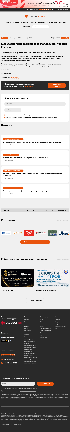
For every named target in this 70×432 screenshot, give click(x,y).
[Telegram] (64, 38)
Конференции (52, 22)
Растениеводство (44, 333)
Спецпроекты (27, 330)
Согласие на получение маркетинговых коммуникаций (40, 117)
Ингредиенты (43, 337)
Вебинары (62, 22)
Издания (26, 326)
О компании (25, 26)
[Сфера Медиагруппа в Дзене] (40, 10)
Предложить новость (56, 85)
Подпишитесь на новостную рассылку (15, 378)
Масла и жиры (43, 324)
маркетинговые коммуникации (28, 391)
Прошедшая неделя (60, 326)
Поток (25, 322)
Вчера (57, 322)
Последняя (62, 210)
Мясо (41, 319)
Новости (8, 22)
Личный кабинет (62, 9)
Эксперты (24, 22)
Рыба (41, 322)
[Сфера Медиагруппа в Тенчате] (48, 10)
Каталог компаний (29, 324)
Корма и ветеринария (45, 330)
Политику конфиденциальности (33, 115)
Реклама (41, 22)
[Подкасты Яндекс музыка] (52, 10)
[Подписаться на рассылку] (50, 10)
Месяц (57, 328)
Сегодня (57, 319)
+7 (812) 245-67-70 (10, 363)
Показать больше (35, 300)
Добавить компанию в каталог (35, 242)
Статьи (16, 22)
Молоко (42, 326)
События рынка (63, 259)
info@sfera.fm (9, 360)
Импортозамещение (29, 341)
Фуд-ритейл (43, 335)
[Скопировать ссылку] (66, 38)
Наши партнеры (63, 220)
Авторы (26, 328)
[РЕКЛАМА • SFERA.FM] (35, 6)
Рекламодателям (28, 339)
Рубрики (33, 22)
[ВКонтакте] (62, 38)
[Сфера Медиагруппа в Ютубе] (44, 10)
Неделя (57, 324)
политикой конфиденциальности (28, 388)
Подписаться (13, 110)
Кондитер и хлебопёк (45, 328)
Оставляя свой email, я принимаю (24, 115)
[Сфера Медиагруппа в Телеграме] (46, 10)
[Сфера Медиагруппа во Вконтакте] (42, 10)
